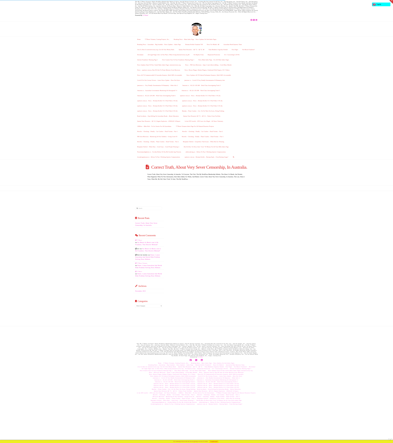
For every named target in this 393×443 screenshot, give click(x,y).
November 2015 (140, 291)
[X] (254, 20)
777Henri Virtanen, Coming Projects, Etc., (176, 363)
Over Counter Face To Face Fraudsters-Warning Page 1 (156, 370)
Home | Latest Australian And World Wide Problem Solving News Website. (147, 257)
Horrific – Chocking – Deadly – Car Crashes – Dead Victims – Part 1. (174, 394)
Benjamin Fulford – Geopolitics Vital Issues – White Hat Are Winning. (219, 398)
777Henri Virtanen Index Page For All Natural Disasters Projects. (236, 392)
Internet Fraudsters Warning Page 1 (240, 368)
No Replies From (190, 368)
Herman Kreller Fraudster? (203, 365)
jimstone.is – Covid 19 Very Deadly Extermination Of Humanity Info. (174, 378)
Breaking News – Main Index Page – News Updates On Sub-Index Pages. (213, 363)
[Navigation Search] (233, 157)
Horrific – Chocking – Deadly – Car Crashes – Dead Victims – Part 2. (218, 394)
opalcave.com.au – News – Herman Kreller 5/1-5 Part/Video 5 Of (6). (175, 387)
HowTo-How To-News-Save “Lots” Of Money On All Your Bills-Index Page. (219, 400)
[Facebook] (252, 20)
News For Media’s (218, 365)
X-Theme (145, 15)
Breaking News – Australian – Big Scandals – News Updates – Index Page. (171, 365)
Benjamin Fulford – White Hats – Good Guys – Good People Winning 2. (173, 400)
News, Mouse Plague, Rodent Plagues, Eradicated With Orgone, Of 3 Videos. (172, 374)
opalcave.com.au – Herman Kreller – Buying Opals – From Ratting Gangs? (219, 404)
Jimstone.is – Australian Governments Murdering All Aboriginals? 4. (218, 379)
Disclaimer (252, 366)
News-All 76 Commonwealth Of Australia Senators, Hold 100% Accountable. (221, 374)
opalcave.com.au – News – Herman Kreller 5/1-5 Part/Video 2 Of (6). (218, 383)
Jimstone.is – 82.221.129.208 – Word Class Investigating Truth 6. (217, 381)
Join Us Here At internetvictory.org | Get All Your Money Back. (157, 366)
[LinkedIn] (256, 20)
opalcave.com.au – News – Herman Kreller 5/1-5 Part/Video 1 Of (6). (175, 383)
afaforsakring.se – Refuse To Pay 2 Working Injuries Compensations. (220, 402)
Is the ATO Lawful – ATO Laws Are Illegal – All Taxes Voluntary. (157, 392)
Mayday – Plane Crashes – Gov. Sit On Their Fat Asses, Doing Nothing (173, 389)
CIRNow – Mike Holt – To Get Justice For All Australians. (197, 392)
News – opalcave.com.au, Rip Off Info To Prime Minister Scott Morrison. (221, 372)
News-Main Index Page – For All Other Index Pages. (190, 370)
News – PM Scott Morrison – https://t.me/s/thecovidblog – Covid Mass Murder (173, 372)
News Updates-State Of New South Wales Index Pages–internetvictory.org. (230, 370)
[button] (391, 2)
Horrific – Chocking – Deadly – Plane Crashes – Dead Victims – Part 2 (174, 398)
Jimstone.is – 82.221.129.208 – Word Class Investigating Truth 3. (174, 379)
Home (159, 363)
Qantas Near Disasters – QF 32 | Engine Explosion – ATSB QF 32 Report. (216, 391)
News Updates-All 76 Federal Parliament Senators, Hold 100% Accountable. (173, 376)
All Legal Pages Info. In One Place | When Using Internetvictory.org (163, 368)
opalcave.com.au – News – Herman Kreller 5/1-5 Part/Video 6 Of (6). (218, 387)
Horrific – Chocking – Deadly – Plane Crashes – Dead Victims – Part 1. (218, 396)
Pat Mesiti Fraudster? (240, 366)
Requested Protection (203, 368)
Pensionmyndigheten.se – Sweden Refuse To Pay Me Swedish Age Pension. (174, 402)
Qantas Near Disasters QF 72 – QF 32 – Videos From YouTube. (173, 391)
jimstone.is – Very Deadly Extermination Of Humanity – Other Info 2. (218, 378)
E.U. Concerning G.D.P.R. (220, 368)
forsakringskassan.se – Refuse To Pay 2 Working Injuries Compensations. (173, 404)
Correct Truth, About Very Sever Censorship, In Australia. (199, 167)
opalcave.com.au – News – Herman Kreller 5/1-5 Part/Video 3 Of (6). (175, 385)
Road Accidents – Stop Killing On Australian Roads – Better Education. (219, 389)
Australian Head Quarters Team (235, 365)
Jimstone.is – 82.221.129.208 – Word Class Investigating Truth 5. (175, 381)
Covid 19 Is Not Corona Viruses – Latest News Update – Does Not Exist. (220, 376)
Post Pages (229, 366)
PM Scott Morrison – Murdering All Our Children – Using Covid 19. (174, 396)
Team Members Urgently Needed (214, 366)
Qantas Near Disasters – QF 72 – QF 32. (190, 366)
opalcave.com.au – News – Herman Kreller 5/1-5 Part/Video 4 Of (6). (218, 385)
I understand (213, 441)
